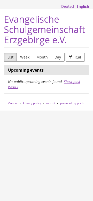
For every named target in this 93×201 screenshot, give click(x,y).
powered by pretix (72, 103)
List (10, 57)
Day (58, 57)
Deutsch (68, 6)
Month (42, 57)
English (82, 6)
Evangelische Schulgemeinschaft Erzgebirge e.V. (44, 29)
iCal (77, 57)
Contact (13, 103)
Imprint (50, 103)
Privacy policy (32, 103)
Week (24, 57)
